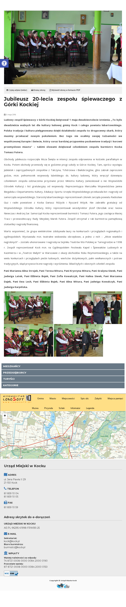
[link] (4, 63)
